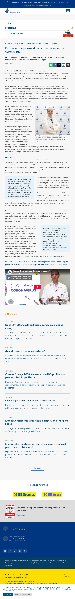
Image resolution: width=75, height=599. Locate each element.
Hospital (38, 43)
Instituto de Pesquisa (49, 43)
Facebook (55, 65)
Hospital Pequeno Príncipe (12, 10)
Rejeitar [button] (17, 594)
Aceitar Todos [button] (8, 594)
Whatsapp (51, 65)
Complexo (8, 43)
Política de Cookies (35, 589)
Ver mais (37, 468)
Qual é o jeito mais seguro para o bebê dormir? (31, 400)
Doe (14, 43)
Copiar (68, 65)
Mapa (67, 576)
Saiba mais (21, 515)
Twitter (59, 65)
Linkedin (63, 65)
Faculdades (20, 43)
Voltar (9, 23)
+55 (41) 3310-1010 (17, 529)
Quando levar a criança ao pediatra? (25, 351)
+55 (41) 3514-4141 (17, 538)
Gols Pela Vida (30, 43)
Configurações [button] (26, 594)
